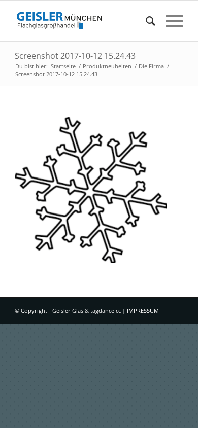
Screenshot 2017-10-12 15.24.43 (75, 55)
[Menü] (169, 21)
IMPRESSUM (143, 310)
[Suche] (145, 21)
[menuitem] (145, 21)
